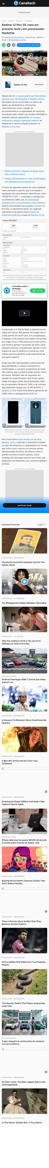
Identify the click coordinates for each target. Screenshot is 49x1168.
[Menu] (3, 3)
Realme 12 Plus (37, 99)
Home (4, 21)
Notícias (11, 21)
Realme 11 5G (37, 215)
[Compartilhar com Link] (13, 45)
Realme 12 (7, 390)
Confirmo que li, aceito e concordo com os (25, 49)
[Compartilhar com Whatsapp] (3, 45)
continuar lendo (24, 505)
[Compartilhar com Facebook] (8, 45)
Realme (38, 205)
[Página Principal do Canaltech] (24, 5)
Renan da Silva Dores (14, 37)
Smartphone (28, 21)
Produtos (19, 21)
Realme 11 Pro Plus (11, 126)
